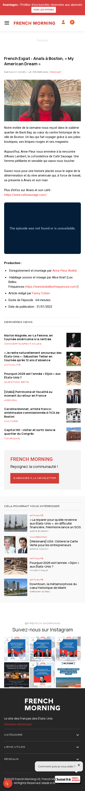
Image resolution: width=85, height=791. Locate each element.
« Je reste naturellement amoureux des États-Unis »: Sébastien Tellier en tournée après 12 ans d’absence (32, 356)
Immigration (38, 537)
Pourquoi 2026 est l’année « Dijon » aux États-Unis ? (32, 375)
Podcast (55, 72)
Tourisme (12, 438)
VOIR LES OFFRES (43, 9)
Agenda (10, 400)
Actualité (12, 365)
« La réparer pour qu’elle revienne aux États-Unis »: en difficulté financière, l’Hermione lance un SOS (55, 523)
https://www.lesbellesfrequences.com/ (51, 287)
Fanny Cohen (41, 293)
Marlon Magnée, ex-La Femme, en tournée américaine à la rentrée (28, 337)
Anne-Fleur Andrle (64, 270)
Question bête (16, 382)
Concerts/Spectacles (22, 344)
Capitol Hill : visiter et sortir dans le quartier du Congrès (29, 432)
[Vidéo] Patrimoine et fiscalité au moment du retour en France (28, 393)
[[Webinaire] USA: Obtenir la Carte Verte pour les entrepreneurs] (15, 544)
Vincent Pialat (39, 571)
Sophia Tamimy (39, 549)
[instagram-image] (16, 649)
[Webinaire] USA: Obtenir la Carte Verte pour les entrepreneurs (54, 543)
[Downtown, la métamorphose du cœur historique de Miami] (15, 587)
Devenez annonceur (18, 724)
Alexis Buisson (39, 531)
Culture (11, 421)
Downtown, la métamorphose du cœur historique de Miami (53, 586)
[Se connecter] (63, 22)
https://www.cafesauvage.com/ (25, 195)
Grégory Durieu (40, 592)
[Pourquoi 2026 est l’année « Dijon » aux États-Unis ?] (15, 566)
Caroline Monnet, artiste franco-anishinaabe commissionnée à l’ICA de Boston (31, 412)
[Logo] (34, 23)
